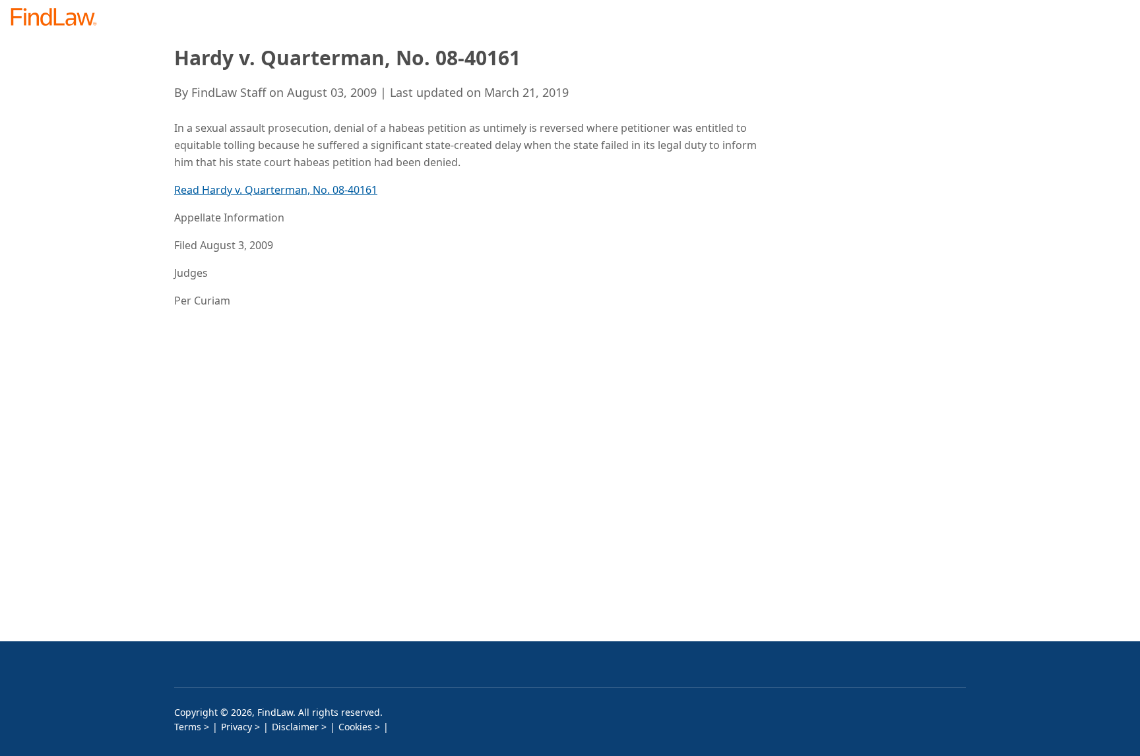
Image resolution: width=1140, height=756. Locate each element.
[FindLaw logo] (59, 18)
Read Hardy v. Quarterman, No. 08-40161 (275, 190)
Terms (187, 726)
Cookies (355, 726)
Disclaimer (295, 726)
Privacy (236, 726)
